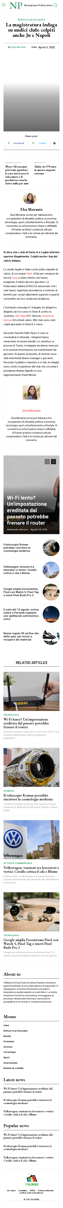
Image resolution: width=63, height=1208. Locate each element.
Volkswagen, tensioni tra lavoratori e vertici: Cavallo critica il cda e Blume (20, 570)
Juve (14, 277)
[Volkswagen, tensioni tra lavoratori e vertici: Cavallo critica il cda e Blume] (51, 570)
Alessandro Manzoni (17, 529)
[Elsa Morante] (31, 198)
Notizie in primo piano (31, 19)
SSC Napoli (21, 315)
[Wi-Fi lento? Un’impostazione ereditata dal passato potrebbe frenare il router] (31, 691)
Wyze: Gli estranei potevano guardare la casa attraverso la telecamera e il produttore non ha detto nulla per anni (17, 175)
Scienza (9, 791)
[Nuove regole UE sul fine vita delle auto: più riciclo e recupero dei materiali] (51, 636)
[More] (54, 143)
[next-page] (53, 461)
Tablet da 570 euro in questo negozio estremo (45, 170)
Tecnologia (11, 715)
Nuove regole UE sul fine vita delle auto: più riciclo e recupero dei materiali (21, 636)
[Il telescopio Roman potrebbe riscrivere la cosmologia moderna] (51, 547)
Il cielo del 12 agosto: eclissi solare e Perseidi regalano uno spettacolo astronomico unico (21, 614)
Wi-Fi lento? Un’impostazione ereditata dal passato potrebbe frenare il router (27, 510)
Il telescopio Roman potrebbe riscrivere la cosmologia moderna (17, 547)
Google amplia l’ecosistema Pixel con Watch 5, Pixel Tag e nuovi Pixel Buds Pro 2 (21, 592)
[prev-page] (47, 461)
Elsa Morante (18, 47)
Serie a (30, 273)
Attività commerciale (18, 863)
